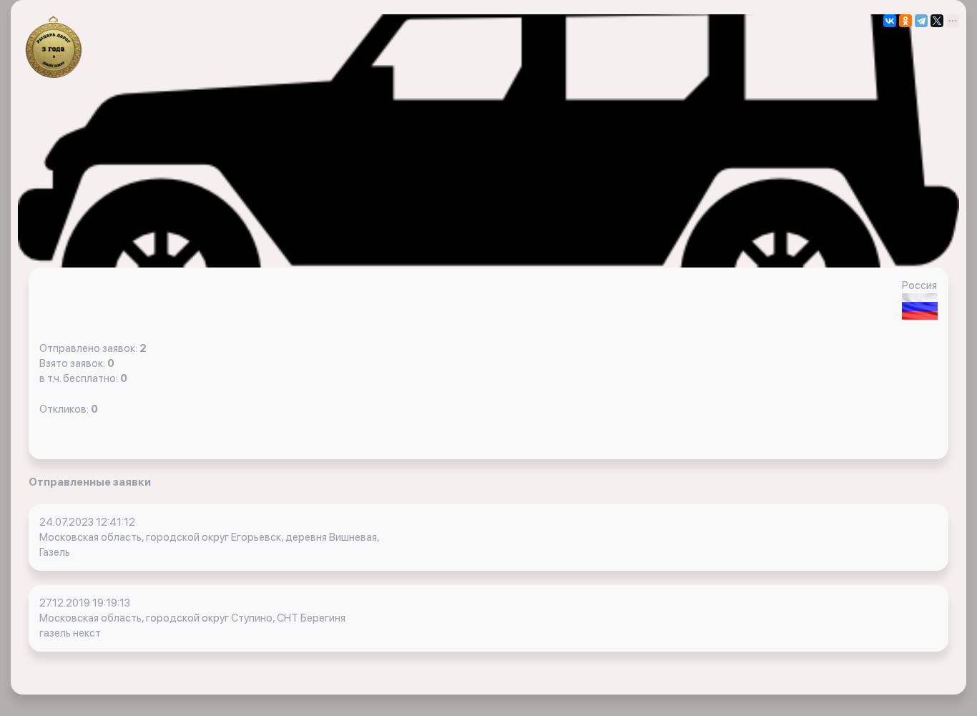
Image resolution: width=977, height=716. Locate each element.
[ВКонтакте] (889, 20)
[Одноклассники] (905, 20)
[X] (937, 20)
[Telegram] (921, 20)
